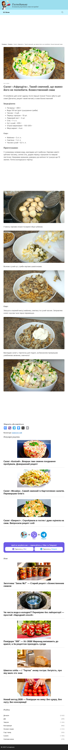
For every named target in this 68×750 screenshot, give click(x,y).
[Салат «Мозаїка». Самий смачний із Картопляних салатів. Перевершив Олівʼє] (34, 488)
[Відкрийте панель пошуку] (62, 12)
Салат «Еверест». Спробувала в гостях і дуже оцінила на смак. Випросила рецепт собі (34, 522)
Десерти (6, 715)
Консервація (8, 726)
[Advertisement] (34, 29)
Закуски (6, 722)
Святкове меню (9, 739)
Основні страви (9, 729)
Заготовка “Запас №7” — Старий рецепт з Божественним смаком (34, 584)
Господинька (19, 4)
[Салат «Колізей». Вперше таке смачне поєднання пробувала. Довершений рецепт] (34, 458)
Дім (5, 719)
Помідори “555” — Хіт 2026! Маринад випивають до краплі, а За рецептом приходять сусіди (31, 642)
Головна (4, 44)
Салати (10, 44)
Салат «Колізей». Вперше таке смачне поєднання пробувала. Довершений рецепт (30, 462)
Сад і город (7, 732)
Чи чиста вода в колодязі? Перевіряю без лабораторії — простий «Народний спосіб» (34, 613)
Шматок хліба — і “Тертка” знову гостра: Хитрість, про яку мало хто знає (33, 671)
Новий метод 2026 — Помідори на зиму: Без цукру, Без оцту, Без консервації (33, 700)
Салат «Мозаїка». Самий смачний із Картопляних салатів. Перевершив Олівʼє (34, 492)
